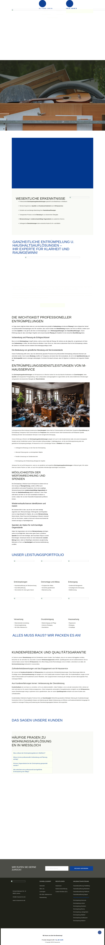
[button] (32, 753)
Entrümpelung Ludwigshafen (80, 912)
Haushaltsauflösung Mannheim (81, 888)
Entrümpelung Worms (79, 909)
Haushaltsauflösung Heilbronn (81, 891)
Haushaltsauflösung (52, 17)
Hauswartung (59, 14)
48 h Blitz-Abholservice (46, 894)
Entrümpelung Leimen (79, 903)
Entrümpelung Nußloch (79, 920)
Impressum (59, 885)
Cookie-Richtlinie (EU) (61, 891)
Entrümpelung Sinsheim (79, 906)
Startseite (42, 885)
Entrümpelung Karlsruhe (79, 900)
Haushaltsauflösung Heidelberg (81, 885)
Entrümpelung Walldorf (79, 915)
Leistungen (59, 10)
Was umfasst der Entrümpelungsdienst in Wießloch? (29, 753)
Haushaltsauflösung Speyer (80, 894)
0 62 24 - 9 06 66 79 (71, 8)
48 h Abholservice (46, 14)
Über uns (45, 10)
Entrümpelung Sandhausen (80, 917)
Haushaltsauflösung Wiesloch (81, 897)
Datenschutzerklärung (61, 888)
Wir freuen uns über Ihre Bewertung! (52, 935)
